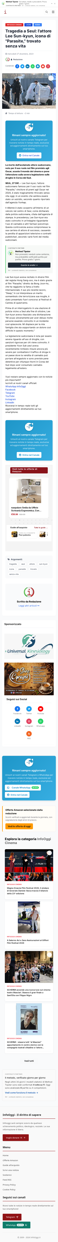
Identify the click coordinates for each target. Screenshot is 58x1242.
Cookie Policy (9, 1189)
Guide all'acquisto (11, 1165)
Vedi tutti (29, 1061)
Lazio (28, 25)
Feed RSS (7, 1179)
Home (5, 1155)
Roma (37, 25)
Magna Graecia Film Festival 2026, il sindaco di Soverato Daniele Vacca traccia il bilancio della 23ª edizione (28, 890)
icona (11, 569)
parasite (22, 569)
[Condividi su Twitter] (22, 66)
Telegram (10, 392)
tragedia (13, 564)
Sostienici (7, 1175)
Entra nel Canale (31, 155)
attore (32, 564)
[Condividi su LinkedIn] (27, 66)
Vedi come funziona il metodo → (21, 1092)
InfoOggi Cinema (14, 25)
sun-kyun (43, 564)
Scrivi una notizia (11, 1170)
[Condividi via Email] (43, 66)
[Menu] (53, 12)
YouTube (9, 396)
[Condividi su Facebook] (17, 66)
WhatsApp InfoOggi (15, 386)
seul (23, 564)
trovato (33, 569)
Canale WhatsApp (25, 787)
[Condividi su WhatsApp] (33, 66)
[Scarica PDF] (48, 66)
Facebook (10, 389)
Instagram (10, 399)
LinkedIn (9, 402)
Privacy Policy (9, 1184)
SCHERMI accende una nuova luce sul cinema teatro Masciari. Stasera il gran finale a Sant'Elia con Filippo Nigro (28, 992)
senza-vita (14, 574)
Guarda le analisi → (29, 265)
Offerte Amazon (10, 1160)
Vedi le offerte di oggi (19, 826)
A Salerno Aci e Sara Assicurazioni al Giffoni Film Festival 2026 (28, 941)
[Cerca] (46, 12)
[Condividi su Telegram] (38, 66)
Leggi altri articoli (28, 605)
